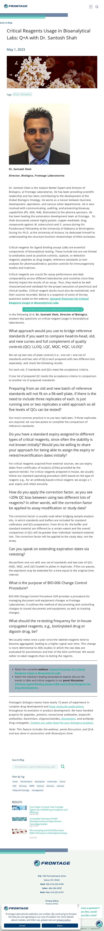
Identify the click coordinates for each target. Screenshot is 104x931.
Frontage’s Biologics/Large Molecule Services (52, 309)
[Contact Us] (99, 926)
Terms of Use (52, 904)
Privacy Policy (52, 901)
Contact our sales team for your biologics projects (62, 722)
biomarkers (68, 718)
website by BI (95, 928)
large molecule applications (66, 706)
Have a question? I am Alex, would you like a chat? (90, 912)
